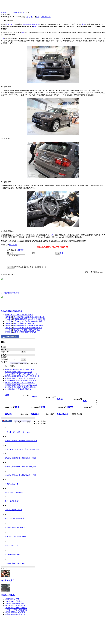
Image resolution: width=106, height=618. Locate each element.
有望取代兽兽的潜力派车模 (15, 614)
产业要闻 (8, 321)
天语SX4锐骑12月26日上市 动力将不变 (19, 315)
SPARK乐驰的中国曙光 (13, 510)
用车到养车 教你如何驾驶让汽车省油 (26, 330)
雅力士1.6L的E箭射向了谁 (14, 518)
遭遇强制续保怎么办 (12, 554)
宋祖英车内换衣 (8, 595)
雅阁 (85, 401)
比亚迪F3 (35, 414)
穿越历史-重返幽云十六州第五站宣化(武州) (20, 467)
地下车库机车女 (8, 580)
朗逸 (17, 407)
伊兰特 (34, 397)
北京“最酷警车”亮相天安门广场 (24, 332)
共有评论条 (46, 17)
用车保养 (8, 330)
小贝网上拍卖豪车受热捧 (10, 293)
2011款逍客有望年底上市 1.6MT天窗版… (20, 383)
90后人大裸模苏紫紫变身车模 (11, 311)
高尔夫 (70, 407)
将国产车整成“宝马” (12, 599)
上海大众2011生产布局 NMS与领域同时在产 (29, 321)
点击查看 (20, 250)
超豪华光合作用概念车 (13, 601)
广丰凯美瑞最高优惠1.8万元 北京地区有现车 (21, 385)
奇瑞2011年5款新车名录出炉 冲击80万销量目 (29, 319)
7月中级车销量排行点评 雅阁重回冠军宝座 (20, 380)
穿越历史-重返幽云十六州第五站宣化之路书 (21, 441)
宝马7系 (8, 414)
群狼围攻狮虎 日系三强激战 (15, 527)
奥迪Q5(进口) (62, 414)
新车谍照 (8, 328)
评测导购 (8, 325)
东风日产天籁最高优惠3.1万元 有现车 (18, 372)
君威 (7, 395)
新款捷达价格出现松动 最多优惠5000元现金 (21, 387)
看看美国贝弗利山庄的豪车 (15, 612)
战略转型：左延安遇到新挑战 (15, 536)
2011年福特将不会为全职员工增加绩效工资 (29, 317)
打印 (37, 17)
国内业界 (8, 319)
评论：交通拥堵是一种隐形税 (24, 323)
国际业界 (8, 317)
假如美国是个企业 (11, 545)
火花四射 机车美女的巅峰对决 (16, 610)
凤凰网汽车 (5, 12)
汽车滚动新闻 (16, 12)
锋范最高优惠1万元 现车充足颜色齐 (18, 389)
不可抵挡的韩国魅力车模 (14, 603)
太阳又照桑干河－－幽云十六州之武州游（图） (22, 449)
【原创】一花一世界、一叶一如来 (17, 432)
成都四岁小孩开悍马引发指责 (16, 608)
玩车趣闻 (8, 332)
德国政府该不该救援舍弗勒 (15, 563)
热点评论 (8, 323)
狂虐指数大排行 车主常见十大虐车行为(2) (20, 378)
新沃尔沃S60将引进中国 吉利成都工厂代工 (20, 370)
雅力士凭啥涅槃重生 (12, 501)
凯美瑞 (60, 399)
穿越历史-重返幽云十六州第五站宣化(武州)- (21, 458)
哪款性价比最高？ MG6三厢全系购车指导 (28, 325)
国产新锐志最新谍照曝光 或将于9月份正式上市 (22, 376)
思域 (43, 407)
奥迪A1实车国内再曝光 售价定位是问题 (27, 328)
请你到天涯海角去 (11, 484)
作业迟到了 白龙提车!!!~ (14, 492)
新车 (24, 12)
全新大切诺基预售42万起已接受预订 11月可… (22, 374)
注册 (61, 253)
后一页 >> (13, 245)
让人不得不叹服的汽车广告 (15, 606)
